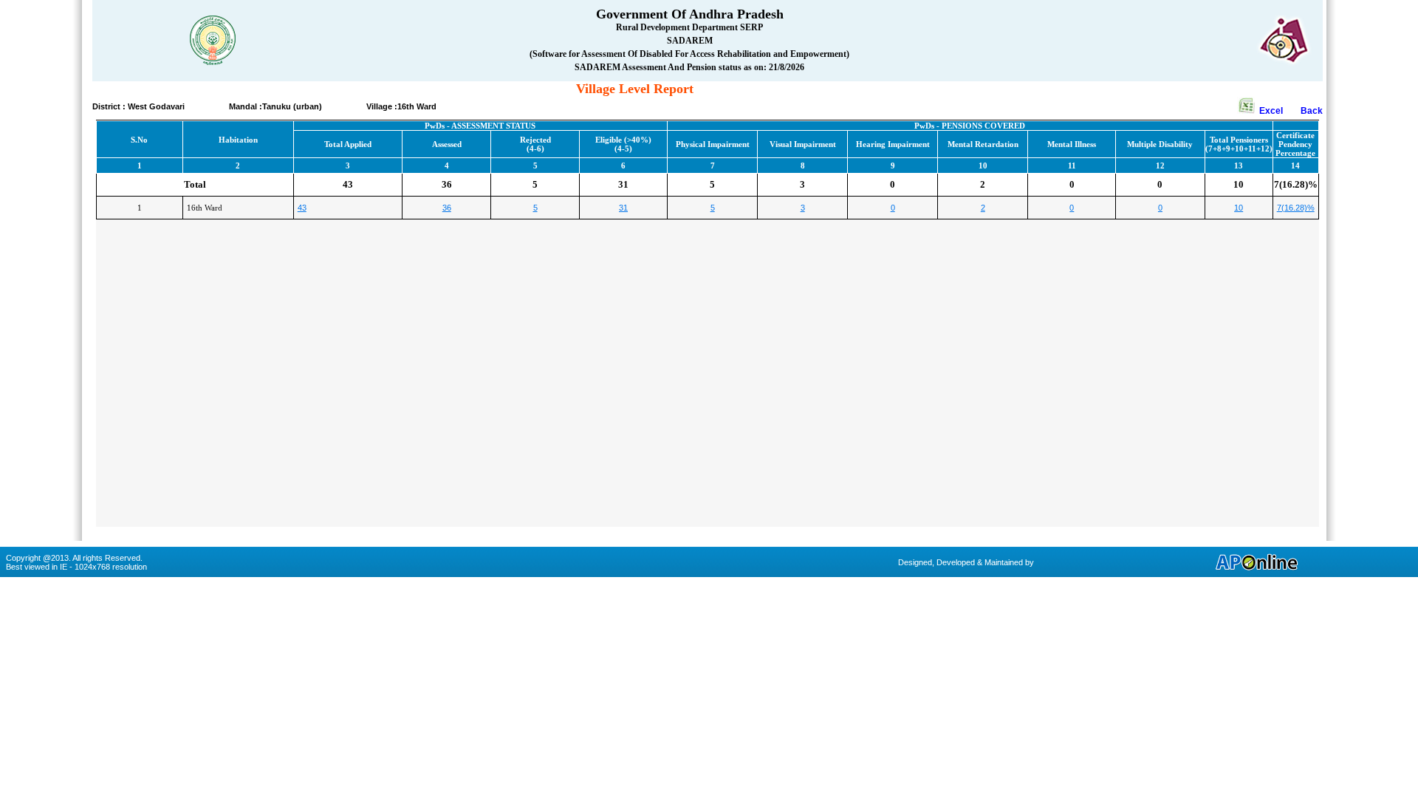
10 (1238, 207)
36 (446, 207)
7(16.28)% (1296, 207)
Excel (1278, 111)
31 (623, 207)
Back (1312, 111)
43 (302, 207)
